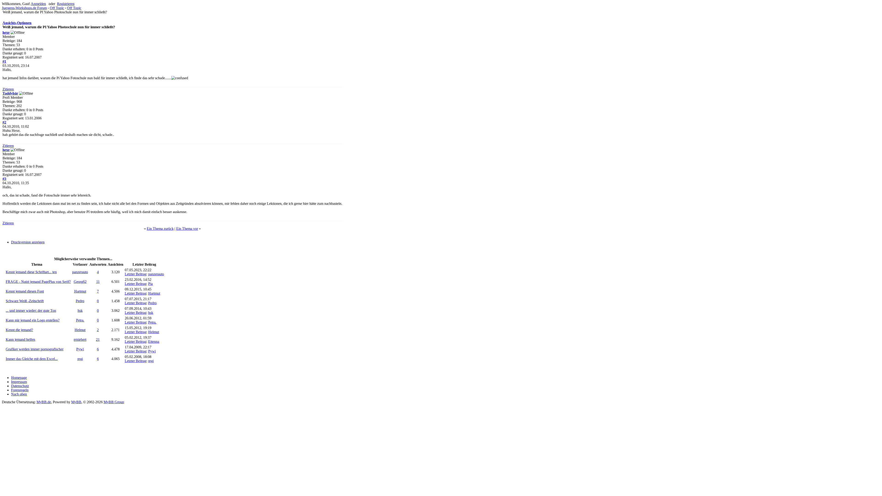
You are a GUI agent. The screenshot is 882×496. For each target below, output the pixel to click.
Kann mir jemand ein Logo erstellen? (32, 320)
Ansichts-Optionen (17, 23)
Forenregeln (19, 390)
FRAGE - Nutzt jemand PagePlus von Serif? (38, 282)
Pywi (80, 349)
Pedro (80, 301)
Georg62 (80, 282)
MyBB (76, 402)
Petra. (80, 320)
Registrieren (65, 4)
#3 (4, 179)
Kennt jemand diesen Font (25, 291)
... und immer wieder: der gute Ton (31, 311)
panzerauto (80, 272)
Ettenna (153, 342)
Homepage (19, 378)
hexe (6, 32)
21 (98, 339)
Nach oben (19, 394)
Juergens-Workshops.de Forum (24, 8)
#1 (4, 61)
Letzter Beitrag (135, 274)
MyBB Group (114, 402)
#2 (4, 122)
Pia (150, 284)
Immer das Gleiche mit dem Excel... (32, 359)
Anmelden (38, 4)
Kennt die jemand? (19, 330)
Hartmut (80, 291)
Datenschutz (20, 386)
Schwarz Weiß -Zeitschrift (25, 301)
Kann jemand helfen (20, 339)
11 (98, 282)
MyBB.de (44, 402)
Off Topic (57, 8)
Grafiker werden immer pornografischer (34, 349)
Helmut (80, 330)
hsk (80, 311)
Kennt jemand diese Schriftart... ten (31, 272)
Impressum (19, 382)
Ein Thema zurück (160, 229)
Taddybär (10, 93)
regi (80, 359)
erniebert (80, 339)
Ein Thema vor (187, 229)
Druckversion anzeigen (28, 242)
